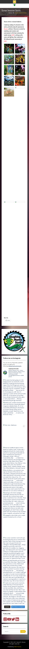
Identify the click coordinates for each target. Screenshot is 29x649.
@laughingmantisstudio (15, 366)
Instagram (5, 619)
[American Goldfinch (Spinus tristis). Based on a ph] (14, 458)
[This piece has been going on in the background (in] (14, 390)
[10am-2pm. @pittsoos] (14, 435)
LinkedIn (17, 619)
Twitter (13, 619)
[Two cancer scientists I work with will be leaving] (14, 548)
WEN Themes (17, 646)
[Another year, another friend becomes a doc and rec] (14, 413)
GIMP (12, 35)
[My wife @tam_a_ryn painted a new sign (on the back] (14, 480)
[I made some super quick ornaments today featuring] (14, 593)
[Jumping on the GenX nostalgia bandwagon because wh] (14, 503)
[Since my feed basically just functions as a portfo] (14, 571)
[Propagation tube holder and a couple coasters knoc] (14, 525)
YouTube (9, 619)
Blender (6, 29)
